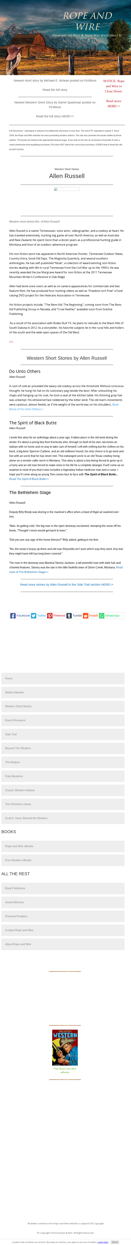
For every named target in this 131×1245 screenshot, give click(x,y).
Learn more (103, 1242)
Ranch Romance (15, 720)
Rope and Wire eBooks (19, 846)
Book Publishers (15, 888)
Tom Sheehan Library (18, 804)
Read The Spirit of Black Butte (27, 479)
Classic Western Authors (20, 790)
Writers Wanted (14, 692)
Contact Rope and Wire (19, 930)
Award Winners (14, 902)
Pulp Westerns (14, 776)
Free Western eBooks (18, 860)
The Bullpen (12, 762)
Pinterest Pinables (16, 916)
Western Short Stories (18, 706)
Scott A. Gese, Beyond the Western (26, 818)
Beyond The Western (18, 748)
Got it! (115, 1242)
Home (8, 678)
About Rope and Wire (18, 944)
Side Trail (11, 734)
